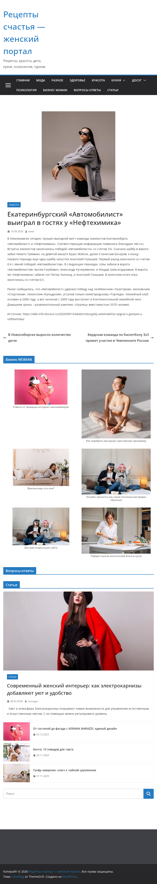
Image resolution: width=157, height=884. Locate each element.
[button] (123, 80)
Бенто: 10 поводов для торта (53, 749)
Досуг (137, 80)
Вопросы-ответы (87, 90)
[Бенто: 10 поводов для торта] (16, 752)
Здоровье (77, 80)
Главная (23, 80)
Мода (40, 80)
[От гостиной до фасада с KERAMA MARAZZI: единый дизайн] (16, 731)
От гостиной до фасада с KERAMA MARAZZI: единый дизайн (75, 728)
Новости (14, 204)
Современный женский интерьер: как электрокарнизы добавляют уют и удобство (74, 689)
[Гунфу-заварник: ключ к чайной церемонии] (16, 773)
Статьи (112, 90)
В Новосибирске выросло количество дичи (39, 337)
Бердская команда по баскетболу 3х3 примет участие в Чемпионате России (117, 337)
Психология (26, 90)
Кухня (116, 80)
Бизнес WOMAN (55, 90)
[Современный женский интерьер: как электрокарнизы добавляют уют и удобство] (78, 631)
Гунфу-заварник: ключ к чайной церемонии (64, 770)
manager (33, 701)
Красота (98, 80)
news (31, 231)
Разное (57, 80)
